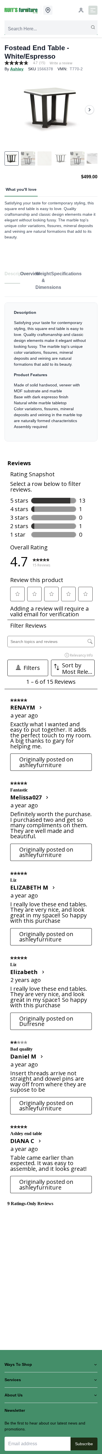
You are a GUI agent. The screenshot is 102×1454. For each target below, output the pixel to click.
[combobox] (51, 29)
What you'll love (21, 189)
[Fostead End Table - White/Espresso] (51, 110)
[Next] (89, 109)
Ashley (17, 69)
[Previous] (12, 109)
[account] (81, 10)
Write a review (61, 63)
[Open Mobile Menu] (92, 10)
